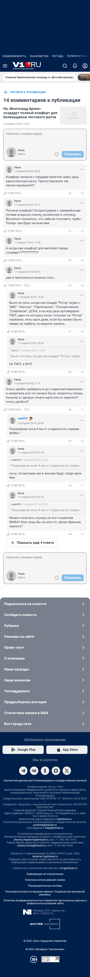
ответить (15, 193)
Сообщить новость (20, 615)
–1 (81, 409)
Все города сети (17, 724)
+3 (69, 260)
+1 (69, 231)
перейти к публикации (27, 92)
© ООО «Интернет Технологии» (45, 949)
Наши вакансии (17, 680)
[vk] (34, 771)
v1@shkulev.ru (63, 819)
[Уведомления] (75, 66)
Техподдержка (17, 691)
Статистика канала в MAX (26, 713)
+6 (69, 409)
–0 (81, 193)
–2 (81, 285)
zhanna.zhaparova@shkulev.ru (31, 839)
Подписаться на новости (25, 604)
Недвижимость (14, 56)
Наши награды (16, 669)
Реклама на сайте (19, 636)
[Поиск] (65, 66)
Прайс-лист (14, 647)
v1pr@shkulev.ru (68, 868)
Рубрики (11, 626)
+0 (69, 193)
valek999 (23, 418)
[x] (67, 771)
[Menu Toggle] (5, 66)
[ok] (45, 771)
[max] (56, 771)
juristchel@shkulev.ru (45, 825)
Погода (57, 56)
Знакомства (39, 56)
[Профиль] (85, 66)
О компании (14, 658)
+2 (69, 285)
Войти (21, 154)
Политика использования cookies (45, 879)
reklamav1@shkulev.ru (45, 856)
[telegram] (23, 771)
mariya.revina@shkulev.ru (31, 845)
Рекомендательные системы (45, 885)
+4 (69, 485)
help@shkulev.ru (54, 827)
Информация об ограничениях (45, 874)
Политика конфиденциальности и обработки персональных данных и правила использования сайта (45, 902)
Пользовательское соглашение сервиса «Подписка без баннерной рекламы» (45, 893)
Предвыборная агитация (25, 702)
